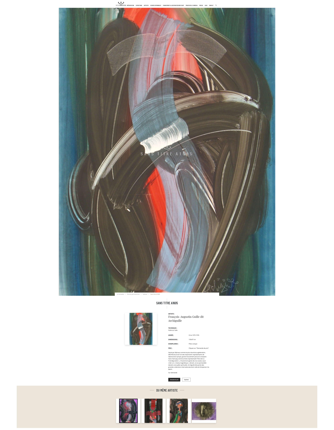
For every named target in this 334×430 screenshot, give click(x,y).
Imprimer (186, 379)
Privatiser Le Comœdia (192, 5)
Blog (206, 5)
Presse (201, 5)
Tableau (145, 294)
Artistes (146, 5)
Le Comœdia (120, 294)
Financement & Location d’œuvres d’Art (173, 5)
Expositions (139, 5)
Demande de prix (174, 379)
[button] (216, 6)
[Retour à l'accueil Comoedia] (121, 4)
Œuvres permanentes (133, 294)
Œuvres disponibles (155, 5)
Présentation (130, 5)
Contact (211, 5)
